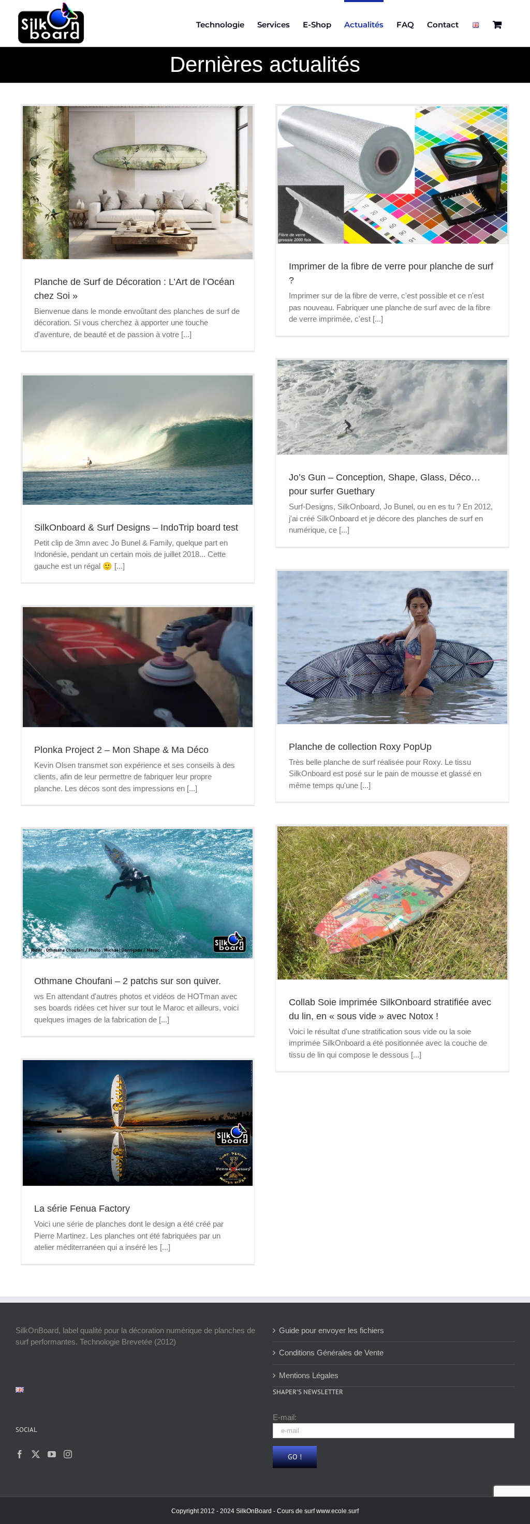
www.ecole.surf (337, 1511)
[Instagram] (68, 1454)
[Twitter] (36, 1454)
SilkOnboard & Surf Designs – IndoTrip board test (136, 527)
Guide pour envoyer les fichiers (331, 1330)
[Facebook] (20, 1454)
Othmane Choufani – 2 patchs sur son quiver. (127, 981)
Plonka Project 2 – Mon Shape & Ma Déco (121, 750)
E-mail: (285, 1417)
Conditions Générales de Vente (331, 1352)
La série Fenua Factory (82, 1208)
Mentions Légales (308, 1375)
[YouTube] (52, 1454)
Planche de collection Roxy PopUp (360, 747)
